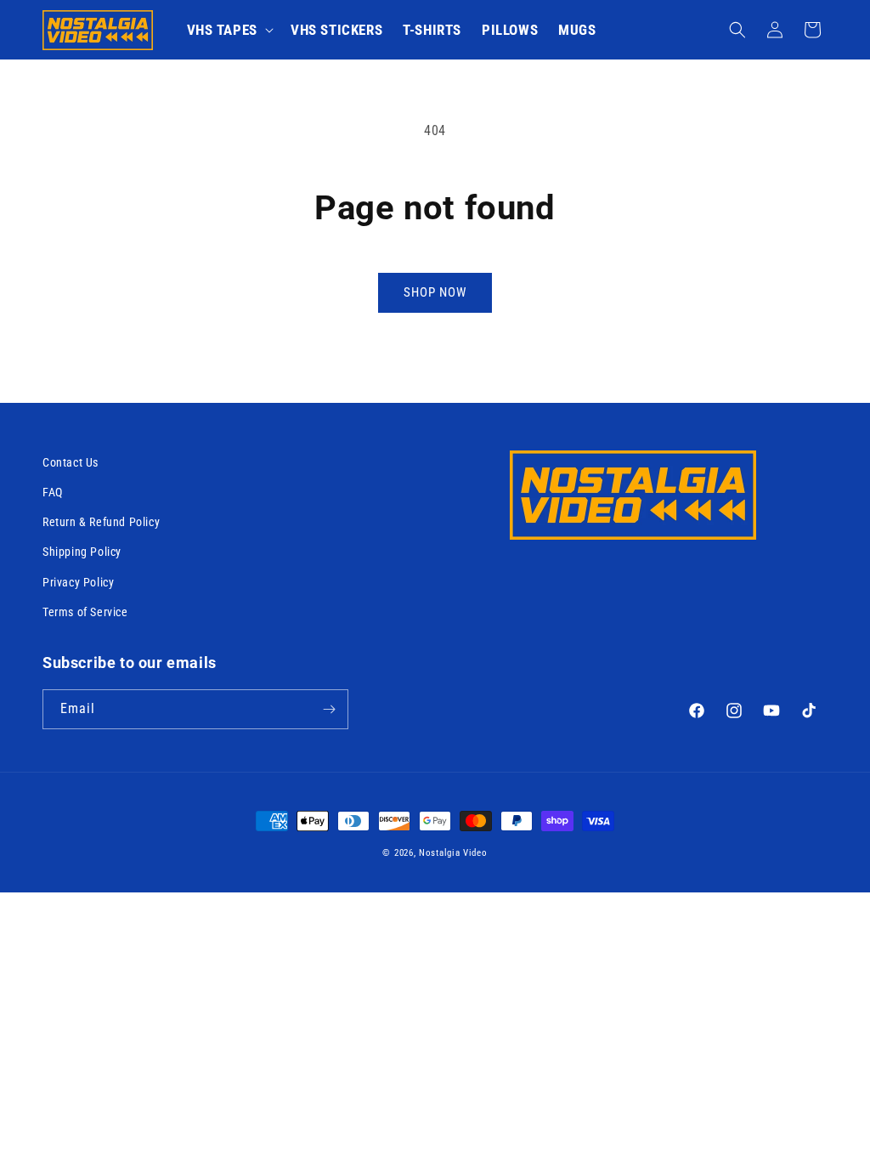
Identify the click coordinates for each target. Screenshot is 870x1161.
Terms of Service (85, 612)
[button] (228, 29)
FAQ (52, 492)
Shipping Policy (81, 551)
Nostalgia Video (453, 852)
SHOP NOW (435, 292)
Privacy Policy (78, 582)
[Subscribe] (328, 709)
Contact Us (70, 462)
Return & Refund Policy (101, 522)
